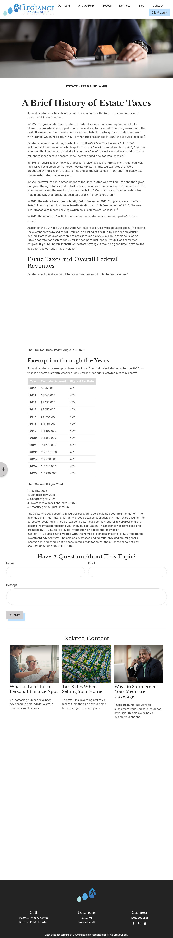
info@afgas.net (139, 918)
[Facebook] (133, 923)
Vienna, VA (86, 918)
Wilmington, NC (86, 922)
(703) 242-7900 (39, 918)
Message (11, 585)
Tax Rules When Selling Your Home (82, 689)
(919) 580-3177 (38, 922)
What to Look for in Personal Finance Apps (34, 689)
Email (91, 563)
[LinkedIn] (139, 923)
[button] (64, 6)
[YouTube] (145, 923)
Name (10, 563)
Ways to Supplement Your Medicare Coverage (136, 691)
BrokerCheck (121, 934)
